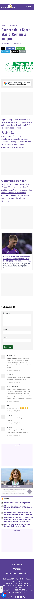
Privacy (1, 590)
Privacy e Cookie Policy (17, 573)
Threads (15, 51)
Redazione (5, 44)
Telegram (6, 51)
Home (4, 25)
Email (23, 51)
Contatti (17, 569)
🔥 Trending (5, 498)
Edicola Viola (12, 25)
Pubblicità (17, 564)
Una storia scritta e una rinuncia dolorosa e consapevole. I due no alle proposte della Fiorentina (17, 258)
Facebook (11, 48)
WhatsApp (21, 48)
